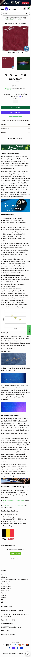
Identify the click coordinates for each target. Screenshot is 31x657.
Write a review (15, 553)
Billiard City (15, 653)
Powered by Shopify (24, 653)
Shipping (8, 89)
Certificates (5, 591)
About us (4, 577)
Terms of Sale (5, 584)
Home (7, 23)
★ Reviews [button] (29, 330)
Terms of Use (5, 581)
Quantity (15, 98)
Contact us (4, 593)
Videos (3, 595)
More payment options (15, 116)
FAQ (2, 600)
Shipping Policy (6, 586)
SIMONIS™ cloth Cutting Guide (13, 500)
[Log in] (24, 8)
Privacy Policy (6, 588)
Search (3, 575)
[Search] (27, 13)
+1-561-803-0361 (10, 20)
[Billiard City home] (15, 9)
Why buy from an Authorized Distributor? (15, 579)
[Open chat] (28, 653)
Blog (2, 602)
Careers (3, 597)
